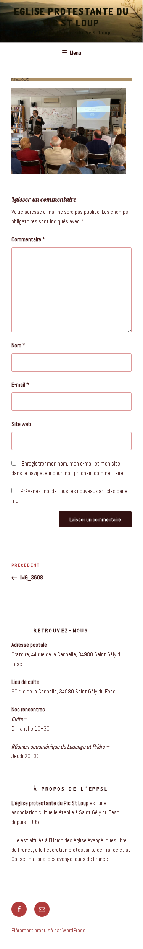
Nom (18, 345)
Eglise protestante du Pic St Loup (71, 17)
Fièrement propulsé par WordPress (48, 930)
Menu (75, 52)
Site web (21, 424)
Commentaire (28, 239)
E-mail (20, 384)
